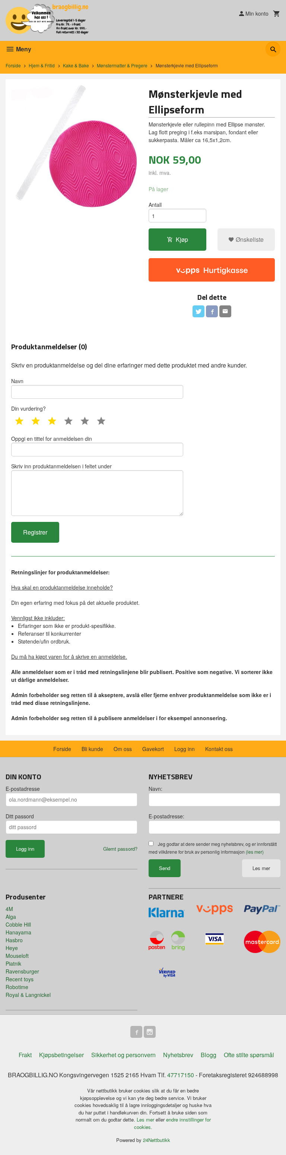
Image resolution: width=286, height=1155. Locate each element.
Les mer (261, 868)
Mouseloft (17, 955)
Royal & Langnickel (28, 994)
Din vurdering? (28, 408)
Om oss (123, 749)
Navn (17, 381)
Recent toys (20, 979)
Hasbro (14, 940)
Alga (11, 916)
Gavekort (153, 749)
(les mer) (255, 851)
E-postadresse (23, 788)
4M (9, 908)
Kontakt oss (219, 749)
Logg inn (184, 749)
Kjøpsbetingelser (61, 1054)
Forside (13, 65)
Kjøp (182, 239)
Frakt (25, 1054)
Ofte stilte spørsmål (249, 1054)
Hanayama (18, 932)
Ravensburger (22, 971)
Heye (12, 948)
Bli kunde (92, 749)
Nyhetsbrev (178, 1054)
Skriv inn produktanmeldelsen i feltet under (61, 466)
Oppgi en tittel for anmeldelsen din (51, 438)
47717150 (180, 1075)
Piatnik (13, 963)
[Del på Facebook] (212, 311)
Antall (155, 204)
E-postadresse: (166, 816)
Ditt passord (20, 816)
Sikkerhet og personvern (123, 1054)
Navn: (155, 788)
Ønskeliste (249, 239)
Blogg (208, 1054)
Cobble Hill (18, 924)
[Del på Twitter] (198, 311)
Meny (23, 49)
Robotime (17, 987)
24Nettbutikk (156, 1139)
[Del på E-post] (225, 311)
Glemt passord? (120, 848)
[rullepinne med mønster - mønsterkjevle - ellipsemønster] (74, 148)
